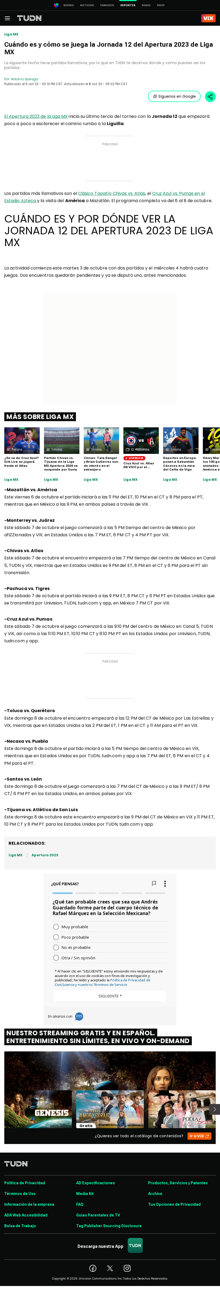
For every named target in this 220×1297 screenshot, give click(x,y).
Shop (161, 5)
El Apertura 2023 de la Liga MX (36, 116)
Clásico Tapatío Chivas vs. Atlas (111, 193)
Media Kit (85, 1194)
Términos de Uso (20, 1194)
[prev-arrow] (1, 1109)
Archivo (155, 1194)
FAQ (79, 1204)
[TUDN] (29, 18)
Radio (146, 5)
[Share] (210, 96)
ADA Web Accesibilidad (25, 1215)
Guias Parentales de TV (98, 1215)
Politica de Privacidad (24, 1183)
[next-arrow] (214, 1109)
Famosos (107, 5)
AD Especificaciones (95, 1183)
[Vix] (208, 18)
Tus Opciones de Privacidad (174, 1204)
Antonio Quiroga (24, 79)
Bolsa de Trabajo (20, 1226)
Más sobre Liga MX (40, 416)
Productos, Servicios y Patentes (178, 1183)
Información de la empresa (29, 1204)
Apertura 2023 (45, 855)
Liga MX (11, 34)
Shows (68, 5)
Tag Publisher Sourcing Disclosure (109, 1226)
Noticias (87, 5)
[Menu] (7, 18)
